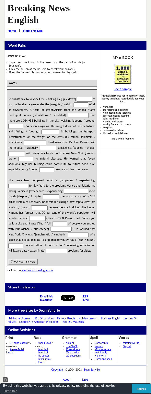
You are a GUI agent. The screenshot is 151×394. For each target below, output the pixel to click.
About (66, 379)
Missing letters (103, 349)
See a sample (123, 89)
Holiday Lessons (88, 318)
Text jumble (44, 359)
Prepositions (73, 349)
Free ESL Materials (73, 322)
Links (85, 379)
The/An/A (71, 346)
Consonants (101, 343)
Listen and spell (103, 359)
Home (11, 30)
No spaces (43, 356)
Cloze (41, 362)
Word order (72, 352)
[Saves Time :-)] (122, 74)
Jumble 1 (43, 349)
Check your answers (23, 261)
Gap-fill (70, 343)
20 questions (73, 356)
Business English (111, 318)
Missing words (131, 343)
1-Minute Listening (20, 318)
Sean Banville (92, 369)
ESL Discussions (44, 318)
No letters (100, 356)
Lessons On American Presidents (38, 322)
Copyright (57, 369)
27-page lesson (18, 343)
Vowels (99, 346)
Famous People (66, 318)
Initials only (101, 352)
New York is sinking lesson (37, 270)
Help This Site (33, 30)
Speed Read (44, 343)
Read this (10, 391)
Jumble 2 (43, 352)
